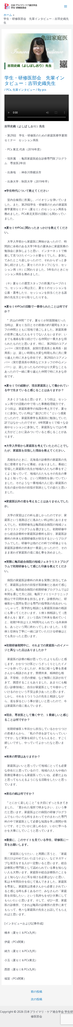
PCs (8, 90)
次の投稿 (36, 999)
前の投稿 (36, 991)
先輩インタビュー (24, 90)
